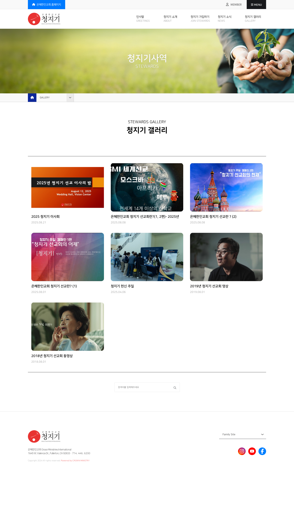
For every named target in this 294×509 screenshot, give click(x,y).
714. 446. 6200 (81, 453)
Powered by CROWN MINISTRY (75, 461)
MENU (257, 4)
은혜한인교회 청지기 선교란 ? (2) (213, 217)
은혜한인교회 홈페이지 (48, 4)
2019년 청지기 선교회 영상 (209, 286)
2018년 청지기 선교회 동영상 (52, 356)
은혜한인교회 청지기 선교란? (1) (54, 286)
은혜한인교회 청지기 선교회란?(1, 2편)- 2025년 (145, 217)
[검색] (174, 388)
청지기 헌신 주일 (122, 286)
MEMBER (236, 4)
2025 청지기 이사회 (45, 217)
